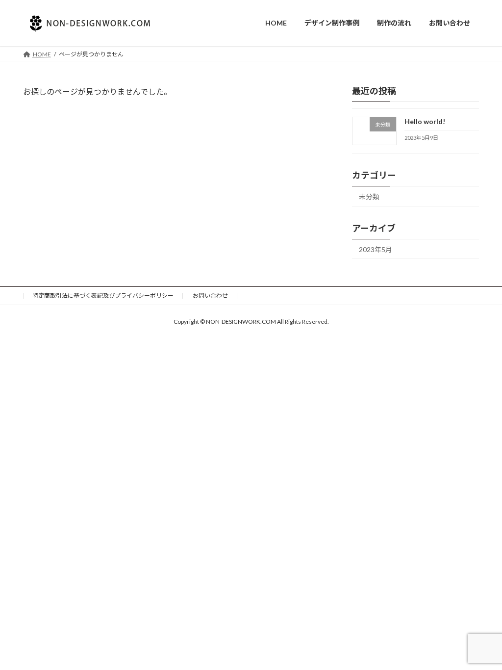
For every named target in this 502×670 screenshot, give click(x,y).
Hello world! (424, 121)
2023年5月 (375, 249)
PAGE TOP (481, 640)
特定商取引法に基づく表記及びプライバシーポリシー (103, 295)
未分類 (369, 196)
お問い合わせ (210, 295)
